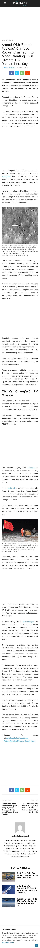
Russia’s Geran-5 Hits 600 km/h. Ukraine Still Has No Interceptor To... (27, 902)
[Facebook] (11, 73)
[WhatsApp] (22, 73)
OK (36, 945)
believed (11, 488)
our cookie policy (8, 942)
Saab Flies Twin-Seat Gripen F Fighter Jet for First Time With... (27, 875)
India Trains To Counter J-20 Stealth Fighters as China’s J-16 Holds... (27, 889)
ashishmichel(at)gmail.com (17, 738)
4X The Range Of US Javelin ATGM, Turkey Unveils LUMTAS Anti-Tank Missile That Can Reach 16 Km (30, 808)
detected (31, 468)
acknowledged (28, 622)
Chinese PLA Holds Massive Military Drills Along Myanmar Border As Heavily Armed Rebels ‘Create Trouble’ (10, 809)
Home (3, 40)
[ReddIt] (27, 73)
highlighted (6, 176)
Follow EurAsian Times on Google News (19, 741)
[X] (17, 73)
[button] (5, 3)
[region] (20, 24)
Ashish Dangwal (9, 67)
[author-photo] (20, 833)
